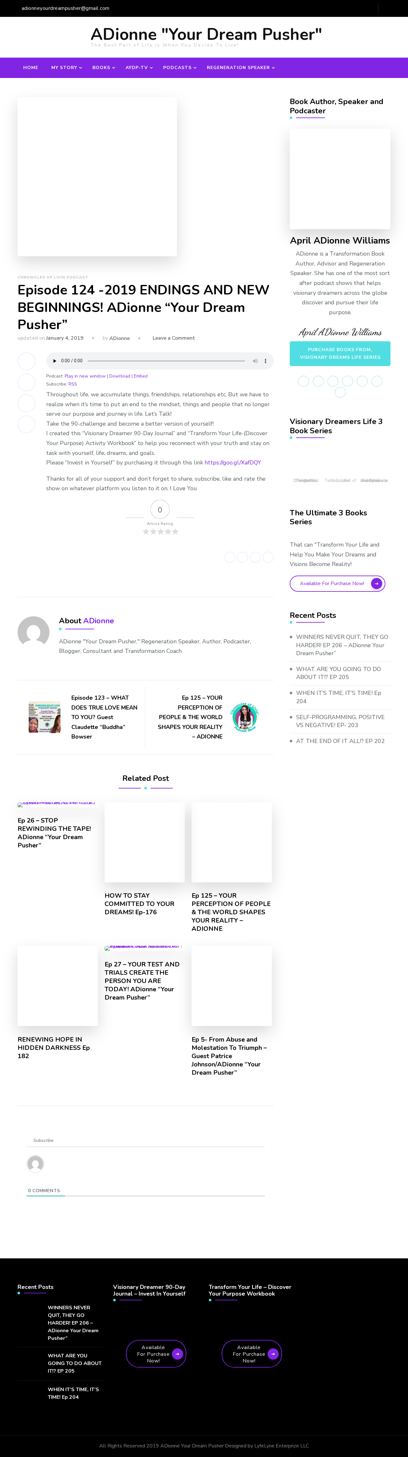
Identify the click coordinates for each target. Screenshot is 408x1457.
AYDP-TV (137, 68)
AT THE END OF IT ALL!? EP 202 (340, 741)
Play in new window (85, 376)
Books (101, 68)
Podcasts (177, 68)
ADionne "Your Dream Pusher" (206, 34)
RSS (73, 384)
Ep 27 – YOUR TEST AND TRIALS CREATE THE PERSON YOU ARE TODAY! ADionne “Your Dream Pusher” (142, 981)
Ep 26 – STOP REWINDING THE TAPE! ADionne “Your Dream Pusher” (54, 833)
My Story (64, 68)
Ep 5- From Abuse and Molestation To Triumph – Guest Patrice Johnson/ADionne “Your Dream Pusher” (229, 1056)
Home (30, 68)
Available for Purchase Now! (332, 583)
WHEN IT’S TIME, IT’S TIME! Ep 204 (338, 697)
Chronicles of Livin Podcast (53, 277)
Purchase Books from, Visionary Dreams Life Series (340, 353)
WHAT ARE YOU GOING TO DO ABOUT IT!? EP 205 (338, 673)
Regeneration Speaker (238, 68)
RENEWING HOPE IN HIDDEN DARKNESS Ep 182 (54, 1048)
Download (119, 376)
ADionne (119, 338)
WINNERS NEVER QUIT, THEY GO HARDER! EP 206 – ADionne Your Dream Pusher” (342, 645)
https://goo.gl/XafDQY (233, 462)
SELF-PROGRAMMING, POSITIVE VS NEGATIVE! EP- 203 (340, 721)
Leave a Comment (174, 338)
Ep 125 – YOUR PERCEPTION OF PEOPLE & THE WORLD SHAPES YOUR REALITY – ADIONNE (231, 912)
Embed (141, 376)
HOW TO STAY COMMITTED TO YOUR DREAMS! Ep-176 (139, 904)
